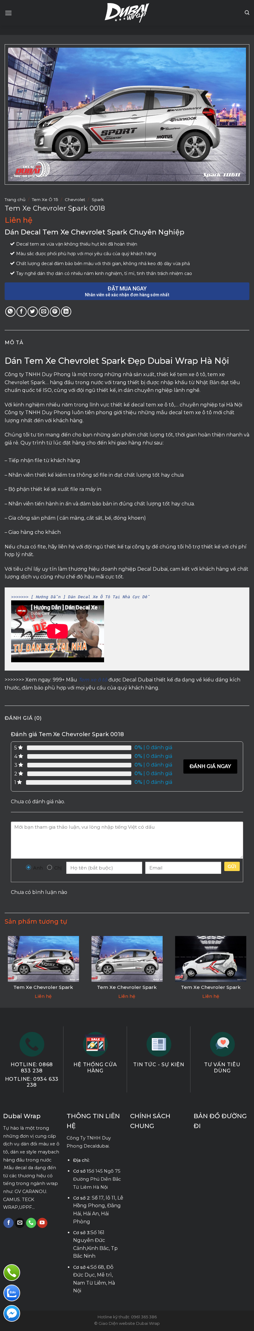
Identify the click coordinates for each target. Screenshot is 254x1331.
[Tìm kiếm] (247, 13)
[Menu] (8, 12)
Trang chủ (15, 199)
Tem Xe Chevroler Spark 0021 (211, 990)
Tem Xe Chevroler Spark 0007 (127, 990)
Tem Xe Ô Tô (45, 199)
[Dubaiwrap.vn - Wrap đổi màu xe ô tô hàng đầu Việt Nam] (127, 13)
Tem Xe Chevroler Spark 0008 (43, 990)
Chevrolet (75, 199)
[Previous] (5, 969)
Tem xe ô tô (92, 680)
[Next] (249, 969)
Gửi (232, 866)
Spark (98, 199)
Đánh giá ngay (210, 766)
